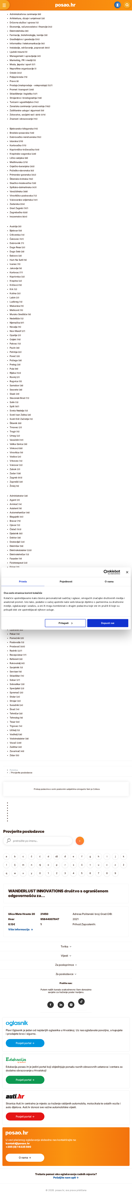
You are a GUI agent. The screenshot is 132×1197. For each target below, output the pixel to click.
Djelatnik (14, 533)
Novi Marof (15, 331)
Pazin (12, 347)
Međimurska (16, 162)
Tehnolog (14, 717)
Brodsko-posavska (19, 132)
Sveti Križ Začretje (19, 419)
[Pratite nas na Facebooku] (50, 1005)
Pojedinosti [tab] (66, 581)
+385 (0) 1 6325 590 (18, 1146)
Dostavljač (15, 541)
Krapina (14, 280)
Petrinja (13, 352)
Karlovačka (15, 145)
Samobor (14, 385)
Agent (13, 500)
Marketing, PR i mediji (21, 60)
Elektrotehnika (17, 30)
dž (56, 856)
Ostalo (13, 72)
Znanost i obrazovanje (21, 118)
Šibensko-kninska (19, 178)
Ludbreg (14, 301)
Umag (13, 435)
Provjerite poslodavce (21, 772)
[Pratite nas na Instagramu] (71, 1005)
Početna (14, 770)
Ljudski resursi (17, 51)
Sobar (13, 680)
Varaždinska (16, 191)
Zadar (13, 473)
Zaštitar (14, 747)
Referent (14, 659)
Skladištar (15, 675)
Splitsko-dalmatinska (21, 187)
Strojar (13, 700)
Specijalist (15, 688)
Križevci (14, 285)
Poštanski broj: (91, 914)
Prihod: (77, 924)
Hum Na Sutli (16, 259)
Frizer (13, 566)
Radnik (13, 650)
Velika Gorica (16, 444)
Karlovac (14, 272)
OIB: (109, 914)
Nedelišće (15, 318)
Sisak (12, 393)
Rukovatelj (15, 663)
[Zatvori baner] (127, 572)
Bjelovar (14, 230)
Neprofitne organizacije (22, 68)
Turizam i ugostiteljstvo (21, 102)
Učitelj (13, 730)
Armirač (14, 504)
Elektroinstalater (18, 550)
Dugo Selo (15, 251)
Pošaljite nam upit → (66, 1177)
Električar (14, 546)
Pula (12, 368)
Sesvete (14, 389)
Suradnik (14, 705)
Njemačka (15, 322)
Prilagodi (64, 623)
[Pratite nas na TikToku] (81, 1003)
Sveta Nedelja (17, 410)
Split (12, 406)
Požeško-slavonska (20, 170)
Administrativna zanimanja (23, 14)
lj (14, 864)
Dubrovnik (15, 243)
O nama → (25, 1157)
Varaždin (14, 439)
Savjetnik (14, 667)
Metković (14, 310)
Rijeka (13, 372)
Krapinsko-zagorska (20, 153)
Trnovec (14, 427)
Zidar (12, 755)
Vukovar (14, 465)
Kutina (13, 293)
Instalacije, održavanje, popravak (27, 47)
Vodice (13, 456)
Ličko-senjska (17, 158)
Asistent (14, 508)
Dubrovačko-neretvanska (23, 137)
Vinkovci (14, 448)
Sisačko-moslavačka (20, 183)
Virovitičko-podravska (21, 195)
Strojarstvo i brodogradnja (23, 97)
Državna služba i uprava (22, 22)
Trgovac (14, 726)
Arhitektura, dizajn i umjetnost (25, 18)
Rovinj (13, 377)
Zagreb (13, 477)
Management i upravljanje (23, 56)
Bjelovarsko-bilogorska (21, 128)
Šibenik (13, 423)
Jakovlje (14, 268)
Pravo (13, 81)
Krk (11, 289)
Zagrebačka (16, 212)
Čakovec (14, 238)
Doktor (13, 537)
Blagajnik (14, 516)
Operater (14, 629)
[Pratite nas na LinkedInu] (61, 1005)
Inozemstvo (16, 216)
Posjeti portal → (25, 1043)
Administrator (17, 495)
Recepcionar (16, 654)
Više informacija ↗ (20, 929)
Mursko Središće (18, 314)
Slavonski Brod (17, 398)
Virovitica (14, 452)
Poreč (13, 356)
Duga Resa (15, 247)
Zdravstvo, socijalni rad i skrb (25, 114)
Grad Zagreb (16, 208)
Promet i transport (19, 89)
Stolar (13, 696)
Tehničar (14, 713)
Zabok (13, 469)
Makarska (15, 305)
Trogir (13, 431)
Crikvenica (15, 234)
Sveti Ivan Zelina (18, 414)
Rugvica (14, 381)
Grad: (103, 914)
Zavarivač (15, 751)
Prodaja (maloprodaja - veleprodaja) (28, 85)
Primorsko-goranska (20, 174)
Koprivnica (15, 276)
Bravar (13, 520)
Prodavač (15, 646)
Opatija (13, 335)
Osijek (13, 339)
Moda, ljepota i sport (20, 64)
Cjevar (13, 525)
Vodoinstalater (17, 738)
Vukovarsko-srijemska (21, 199)
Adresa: (77, 914)
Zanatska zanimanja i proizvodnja (27, 106)
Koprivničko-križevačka (22, 149)
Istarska (14, 141)
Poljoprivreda (16, 77)
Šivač (12, 709)
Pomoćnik (15, 638)
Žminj (12, 485)
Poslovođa (15, 642)
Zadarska (14, 204)
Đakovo (14, 255)
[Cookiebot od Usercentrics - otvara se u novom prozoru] (106, 572)
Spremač (14, 692)
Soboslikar (15, 684)
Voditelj (13, 734)
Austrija (13, 226)
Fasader (14, 558)
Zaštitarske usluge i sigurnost (25, 110)
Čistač (13, 529)
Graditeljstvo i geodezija (22, 39)
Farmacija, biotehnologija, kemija (26, 35)
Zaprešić (14, 481)
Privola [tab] (23, 581)
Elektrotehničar (17, 554)
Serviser (14, 671)
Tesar (12, 721)
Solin (12, 402)
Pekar (13, 633)
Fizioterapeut (16, 562)
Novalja (13, 326)
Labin (12, 297)
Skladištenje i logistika (21, 93)
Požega (14, 360)
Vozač (13, 742)
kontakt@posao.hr (18, 1143)
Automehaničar (17, 512)
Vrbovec (14, 460)
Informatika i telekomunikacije (25, 43)
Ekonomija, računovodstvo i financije (28, 26)
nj (40, 864)
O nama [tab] (109, 581)
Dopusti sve (107, 623)
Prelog (13, 364)
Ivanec (13, 264)
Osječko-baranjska (19, 166)
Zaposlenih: (88, 924)
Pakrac (13, 343)
